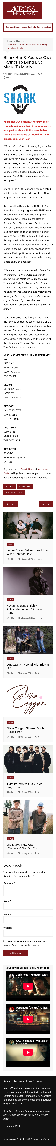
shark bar (26, 486)
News (8, 77)
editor (9, 74)
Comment (9, 883)
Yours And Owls (15, 492)
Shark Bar (26, 469)
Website (7, 928)
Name (7, 901)
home (10, 486)
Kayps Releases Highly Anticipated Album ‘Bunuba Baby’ (24, 609)
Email (7, 914)
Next (44, 504)
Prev (12, 504)
